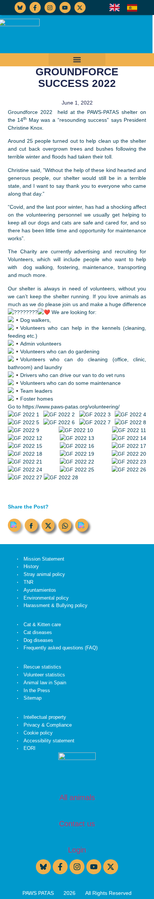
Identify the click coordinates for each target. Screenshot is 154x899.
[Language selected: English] (127, 7)
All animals (77, 797)
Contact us (77, 824)
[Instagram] (50, 7)
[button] (77, 59)
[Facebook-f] (35, 7)
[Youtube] (65, 7)
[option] (134, 8)
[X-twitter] (80, 7)
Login (77, 850)
